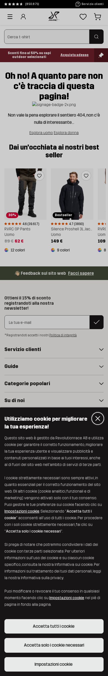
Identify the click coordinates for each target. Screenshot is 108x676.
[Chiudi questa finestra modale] (98, 418)
